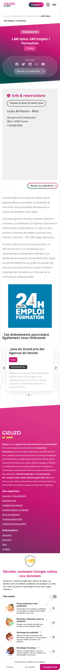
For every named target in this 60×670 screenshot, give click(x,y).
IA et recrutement (11, 514)
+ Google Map (14, 125)
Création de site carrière (14, 523)
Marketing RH (9, 500)
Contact (6, 549)
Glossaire (7, 535)
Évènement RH (31, 16)
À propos (6, 539)
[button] (17, 64)
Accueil (7, 16)
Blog (4, 544)
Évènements (18, 16)
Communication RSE (12, 519)
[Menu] (54, 5)
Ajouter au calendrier (29, 71)
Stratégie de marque (12, 505)
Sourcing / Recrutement (14, 496)
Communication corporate (15, 509)
